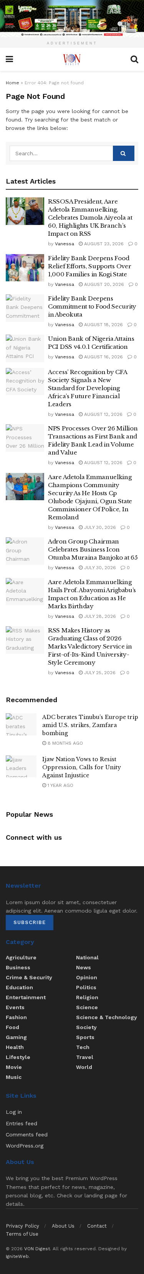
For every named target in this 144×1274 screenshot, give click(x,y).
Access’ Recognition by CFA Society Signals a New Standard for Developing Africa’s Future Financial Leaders (87, 388)
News (83, 967)
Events (15, 1007)
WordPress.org (24, 1146)
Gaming (16, 1037)
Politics (86, 987)
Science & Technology (106, 1017)
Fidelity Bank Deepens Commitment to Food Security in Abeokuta (92, 306)
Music (14, 1077)
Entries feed (21, 1123)
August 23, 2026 (103, 243)
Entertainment (26, 997)
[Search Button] (123, 153)
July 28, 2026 (99, 616)
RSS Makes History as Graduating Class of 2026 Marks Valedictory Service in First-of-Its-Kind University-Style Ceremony (90, 646)
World (84, 1067)
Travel (84, 1057)
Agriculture (21, 957)
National (87, 957)
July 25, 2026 (99, 672)
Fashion (16, 1017)
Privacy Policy (22, 1226)
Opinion (86, 977)
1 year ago (59, 785)
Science (87, 1007)
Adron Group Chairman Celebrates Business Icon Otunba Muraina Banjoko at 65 (93, 549)
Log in (14, 1112)
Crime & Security (29, 977)
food (12, 1027)
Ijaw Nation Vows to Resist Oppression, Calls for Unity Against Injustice (81, 767)
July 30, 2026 (99, 527)
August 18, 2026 (103, 324)
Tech (82, 1047)
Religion (87, 997)
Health (15, 1047)
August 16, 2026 (103, 357)
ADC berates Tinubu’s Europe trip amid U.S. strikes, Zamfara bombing (90, 725)
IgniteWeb (17, 1256)
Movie (14, 1067)
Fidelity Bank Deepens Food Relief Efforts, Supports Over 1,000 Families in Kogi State (89, 266)
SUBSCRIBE (29, 922)
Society (86, 1027)
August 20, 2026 (103, 284)
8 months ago (64, 743)
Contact (97, 1226)
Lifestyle (18, 1057)
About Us (63, 1226)
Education (19, 987)
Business (18, 967)
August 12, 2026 (102, 414)
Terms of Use (22, 1234)
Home (12, 82)
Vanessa (64, 243)
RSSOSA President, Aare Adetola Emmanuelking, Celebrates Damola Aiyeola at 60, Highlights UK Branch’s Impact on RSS (90, 217)
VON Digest (37, 1248)
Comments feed (27, 1134)
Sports (85, 1037)
